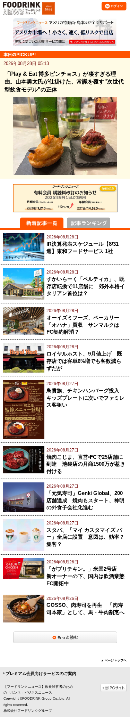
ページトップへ (114, 660)
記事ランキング (88, 223)
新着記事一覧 (41, 223)
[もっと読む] (65, 637)
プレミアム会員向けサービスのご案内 (41, 673)
